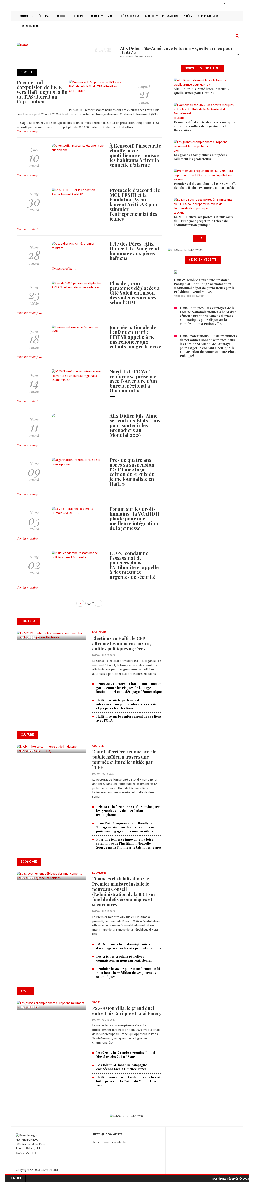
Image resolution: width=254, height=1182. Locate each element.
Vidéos (188, 16)
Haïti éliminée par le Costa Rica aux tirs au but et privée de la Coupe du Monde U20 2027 (128, 1081)
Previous (234, 55)
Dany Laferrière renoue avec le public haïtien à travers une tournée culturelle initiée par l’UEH (124, 759)
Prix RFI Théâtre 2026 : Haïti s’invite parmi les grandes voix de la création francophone (129, 811)
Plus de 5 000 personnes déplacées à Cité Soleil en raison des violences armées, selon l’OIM (135, 292)
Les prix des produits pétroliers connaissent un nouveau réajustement (124, 958)
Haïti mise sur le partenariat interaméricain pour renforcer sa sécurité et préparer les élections (128, 704)
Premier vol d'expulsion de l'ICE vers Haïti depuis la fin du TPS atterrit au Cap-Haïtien (42, 92)
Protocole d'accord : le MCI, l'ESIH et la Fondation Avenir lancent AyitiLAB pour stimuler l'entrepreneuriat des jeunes (135, 204)
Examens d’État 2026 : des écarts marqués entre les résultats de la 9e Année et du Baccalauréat (204, 126)
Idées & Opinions (129, 16)
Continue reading (27, 131)
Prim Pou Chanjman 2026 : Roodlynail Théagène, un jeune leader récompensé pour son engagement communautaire (126, 827)
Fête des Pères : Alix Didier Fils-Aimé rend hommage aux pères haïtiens (134, 250)
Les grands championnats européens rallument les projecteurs (200, 157)
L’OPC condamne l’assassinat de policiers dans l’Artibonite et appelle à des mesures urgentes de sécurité (134, 565)
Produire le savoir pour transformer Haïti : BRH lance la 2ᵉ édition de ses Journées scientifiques (128, 973)
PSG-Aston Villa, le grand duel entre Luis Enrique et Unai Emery (126, 1010)
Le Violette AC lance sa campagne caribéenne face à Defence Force (121, 1067)
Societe (178, 180)
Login (231, 4)
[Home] (22, 44)
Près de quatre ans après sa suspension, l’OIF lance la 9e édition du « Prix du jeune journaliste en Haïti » (133, 472)
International (170, 16)
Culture (94, 16)
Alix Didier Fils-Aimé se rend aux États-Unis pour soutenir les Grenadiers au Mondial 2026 (135, 425)
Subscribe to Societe (18, 612)
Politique (61, 16)
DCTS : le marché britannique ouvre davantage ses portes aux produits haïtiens (128, 946)
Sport (110, 16)
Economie (78, 16)
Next (238, 55)
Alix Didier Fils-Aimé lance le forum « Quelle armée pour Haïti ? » (176, 50)
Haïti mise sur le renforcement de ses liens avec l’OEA (128, 718)
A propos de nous (208, 16)
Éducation (180, 118)
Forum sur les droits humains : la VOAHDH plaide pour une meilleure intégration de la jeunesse (134, 518)
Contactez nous (29, 26)
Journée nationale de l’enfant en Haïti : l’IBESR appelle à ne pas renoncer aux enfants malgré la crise (135, 336)
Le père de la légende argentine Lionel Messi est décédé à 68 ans (125, 1054)
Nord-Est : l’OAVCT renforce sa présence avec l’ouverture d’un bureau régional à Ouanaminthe (133, 381)
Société (149, 16)
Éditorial (44, 16)
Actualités (26, 16)
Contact (15, 1178)
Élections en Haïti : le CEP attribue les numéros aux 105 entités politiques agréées (121, 643)
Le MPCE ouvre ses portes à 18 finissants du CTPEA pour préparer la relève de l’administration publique (203, 221)
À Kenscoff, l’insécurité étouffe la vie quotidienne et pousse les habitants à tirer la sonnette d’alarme (135, 155)
